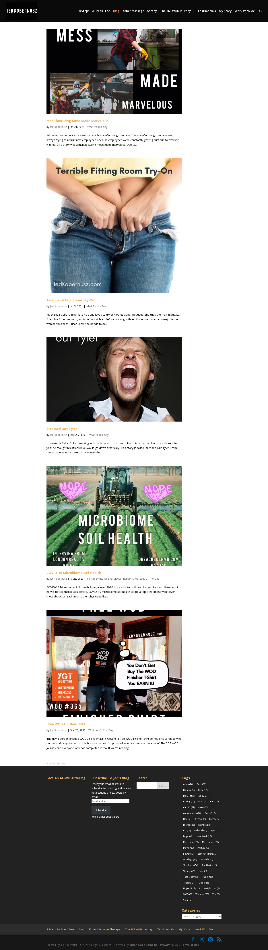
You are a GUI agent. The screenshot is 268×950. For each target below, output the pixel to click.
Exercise (189, 824)
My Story (225, 11)
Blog (116, 11)
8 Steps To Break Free (94, 11)
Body (203, 795)
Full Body (200, 830)
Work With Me (245, 11)
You (216, 894)
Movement (191, 842)
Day (186, 819)
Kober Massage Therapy (140, 11)
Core (210, 813)
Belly (202, 790)
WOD (187, 894)
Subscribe (101, 810)
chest (203, 807)
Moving (188, 847)
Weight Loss (212, 888)
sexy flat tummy (207, 853)
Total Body (190, 876)
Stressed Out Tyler (61, 428)
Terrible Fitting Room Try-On (70, 300)
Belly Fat (189, 795)
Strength (189, 871)
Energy (214, 819)
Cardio (189, 807)
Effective (200, 819)
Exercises (204, 824)
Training (207, 876)
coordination (192, 813)
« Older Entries (55, 763)
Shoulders (190, 865)
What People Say (97, 127)
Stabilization (209, 865)
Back (201, 784)
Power (188, 853)
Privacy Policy (169, 945)
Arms (188, 784)
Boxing (189, 801)
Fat (187, 830)
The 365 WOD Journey (175, 11)
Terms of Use (190, 945)
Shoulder (207, 859)
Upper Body (191, 888)
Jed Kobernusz (58, 127)
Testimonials (207, 11)
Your (187, 900)
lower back (204, 836)
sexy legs (190, 859)
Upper (204, 882)
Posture (203, 847)
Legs (187, 836)
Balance (189, 790)
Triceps (189, 882)
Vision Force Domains (143, 945)
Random (128, 578)
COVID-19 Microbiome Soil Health (73, 573)
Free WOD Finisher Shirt (65, 724)
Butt (214, 801)
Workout (202, 894)
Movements (210, 842)
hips (215, 830)
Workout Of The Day (147, 578)
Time (203, 871)
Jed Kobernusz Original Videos (104, 578)
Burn (202, 801)
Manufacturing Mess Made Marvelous (77, 121)
